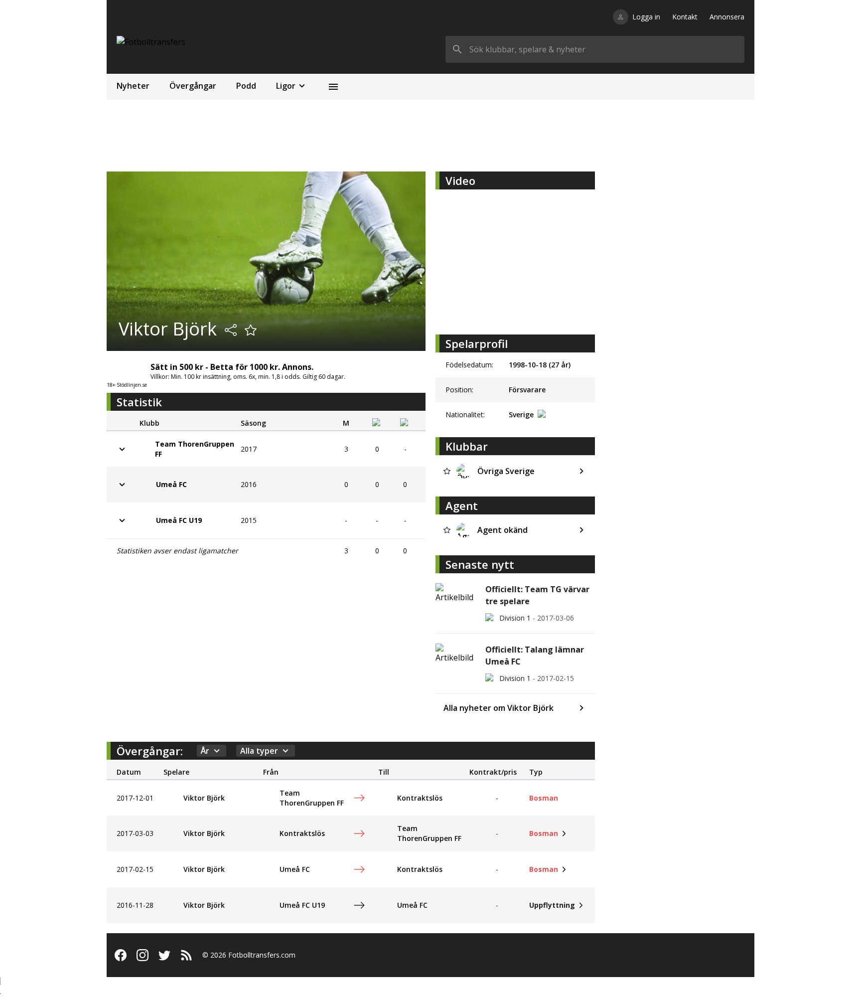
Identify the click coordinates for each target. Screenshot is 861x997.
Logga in (646, 16)
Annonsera (727, 16)
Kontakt (685, 16)
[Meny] (333, 87)
